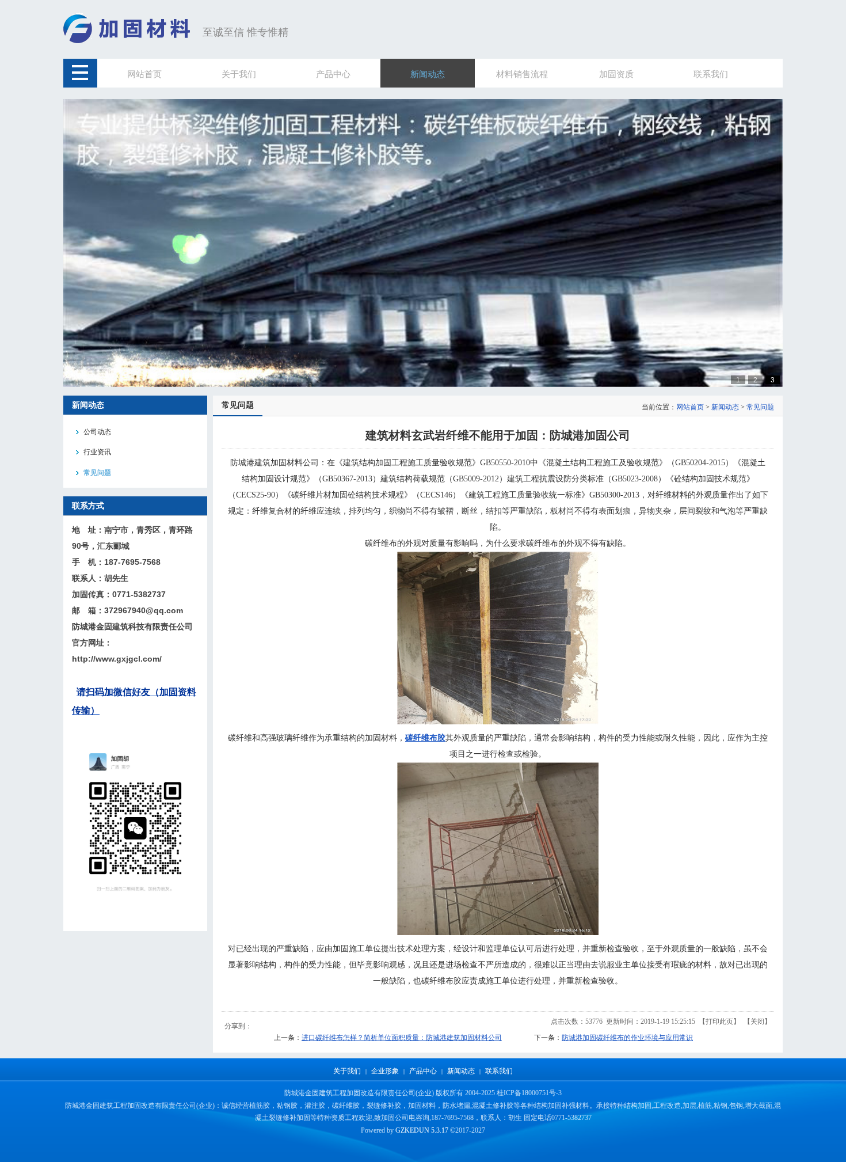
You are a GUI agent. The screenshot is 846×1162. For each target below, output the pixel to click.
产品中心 (423, 1071)
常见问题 (760, 407)
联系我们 (499, 1071)
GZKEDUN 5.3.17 (421, 1130)
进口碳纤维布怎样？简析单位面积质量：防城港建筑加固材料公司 (402, 1038)
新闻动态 (725, 407)
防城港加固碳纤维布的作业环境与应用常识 (627, 1038)
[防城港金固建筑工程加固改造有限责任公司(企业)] (130, 41)
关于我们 (347, 1071)
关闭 (757, 1021)
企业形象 (385, 1071)
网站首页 (690, 407)
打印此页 (719, 1021)
